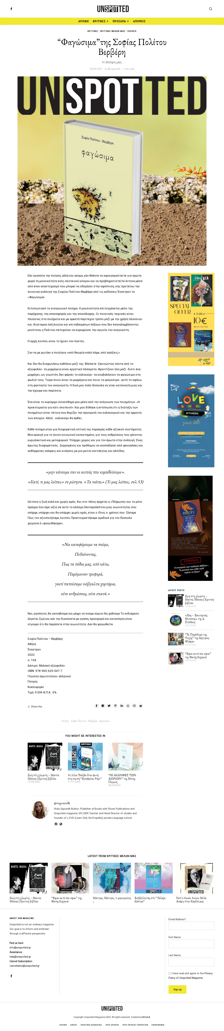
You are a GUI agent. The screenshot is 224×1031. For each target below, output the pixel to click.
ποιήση (65, 721)
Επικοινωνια (158, 1025)
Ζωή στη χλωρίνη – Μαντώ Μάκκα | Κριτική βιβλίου (43, 776)
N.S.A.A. (146, 1017)
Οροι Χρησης (112, 1025)
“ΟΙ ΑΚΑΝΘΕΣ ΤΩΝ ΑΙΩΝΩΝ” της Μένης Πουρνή (122, 778)
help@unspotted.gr (20, 956)
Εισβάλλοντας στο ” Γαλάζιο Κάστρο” (150, 899)
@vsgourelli (62, 803)
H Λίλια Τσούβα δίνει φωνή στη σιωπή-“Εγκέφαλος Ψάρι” (85, 776)
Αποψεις (139, 21)
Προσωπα (119, 21)
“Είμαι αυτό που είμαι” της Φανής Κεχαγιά (198, 655)
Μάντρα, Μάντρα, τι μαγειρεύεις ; (112, 899)
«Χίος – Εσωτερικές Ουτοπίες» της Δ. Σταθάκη (196, 618)
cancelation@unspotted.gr (25, 965)
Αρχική (83, 21)
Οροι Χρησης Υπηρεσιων (135, 1025)
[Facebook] (11, 9)
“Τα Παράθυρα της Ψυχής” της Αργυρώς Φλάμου (197, 637)
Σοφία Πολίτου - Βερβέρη (84, 721)
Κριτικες (99, 21)
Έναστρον (34, 649)
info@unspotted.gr (20, 947)
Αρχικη (63, 1025)
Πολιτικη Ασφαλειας (91, 1025)
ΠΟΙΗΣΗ (131, 31)
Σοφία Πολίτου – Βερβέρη (45, 638)
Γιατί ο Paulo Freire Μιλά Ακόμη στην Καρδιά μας (191, 899)
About (73, 1025)
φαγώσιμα (104, 721)
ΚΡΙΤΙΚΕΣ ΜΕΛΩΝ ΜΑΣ (112, 31)
